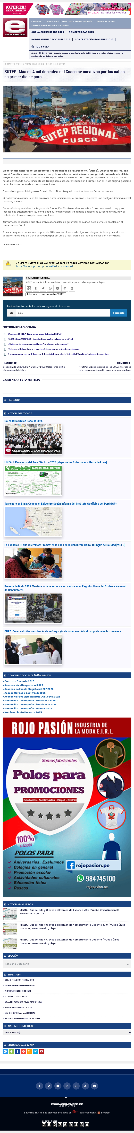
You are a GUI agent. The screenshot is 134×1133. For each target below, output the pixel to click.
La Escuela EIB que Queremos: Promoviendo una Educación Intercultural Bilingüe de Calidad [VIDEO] (64, 545)
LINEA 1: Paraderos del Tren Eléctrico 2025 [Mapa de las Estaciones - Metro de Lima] (55, 462)
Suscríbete (36, 21)
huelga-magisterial (55, 64)
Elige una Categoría (17, 964)
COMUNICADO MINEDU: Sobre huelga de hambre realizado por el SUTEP (40, 339)
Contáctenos (52, 21)
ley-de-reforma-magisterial (20, 1013)
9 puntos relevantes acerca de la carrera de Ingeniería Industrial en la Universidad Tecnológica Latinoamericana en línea (58, 354)
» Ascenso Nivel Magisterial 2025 (23, 685)
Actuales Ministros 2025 (47, 32)
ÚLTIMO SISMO (40, 46)
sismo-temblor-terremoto (19, 980)
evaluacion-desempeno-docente (22, 1018)
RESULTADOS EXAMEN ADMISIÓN (77, 21)
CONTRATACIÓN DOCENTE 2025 (94, 39)
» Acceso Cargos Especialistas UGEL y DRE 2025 (31, 696)
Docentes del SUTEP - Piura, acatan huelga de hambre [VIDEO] (35, 334)
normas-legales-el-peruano (20, 985)
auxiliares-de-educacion (18, 1007)
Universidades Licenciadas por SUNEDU (50, 25)
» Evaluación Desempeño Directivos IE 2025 (29, 704)
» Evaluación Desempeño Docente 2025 (27, 708)
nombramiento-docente (18, 991)
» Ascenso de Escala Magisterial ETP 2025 (28, 689)
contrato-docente (16, 996)
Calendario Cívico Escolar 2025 (23, 421)
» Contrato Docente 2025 (18, 681)
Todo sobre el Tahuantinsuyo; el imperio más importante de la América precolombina (43, 349)
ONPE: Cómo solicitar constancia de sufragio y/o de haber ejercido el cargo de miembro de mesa (62, 631)
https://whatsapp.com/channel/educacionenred (44, 266)
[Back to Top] (66, 1097)
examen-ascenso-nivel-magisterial (23, 1002)
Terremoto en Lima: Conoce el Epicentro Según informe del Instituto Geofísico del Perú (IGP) (60, 503)
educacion (38, 64)
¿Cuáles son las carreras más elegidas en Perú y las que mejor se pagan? (38, 344)
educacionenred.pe (12, 244)
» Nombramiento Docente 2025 (22, 712)
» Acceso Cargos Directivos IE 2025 (24, 693)
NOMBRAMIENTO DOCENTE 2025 (50, 39)
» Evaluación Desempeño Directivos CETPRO (30, 700)
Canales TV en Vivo (105, 21)
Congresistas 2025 (81, 32)
